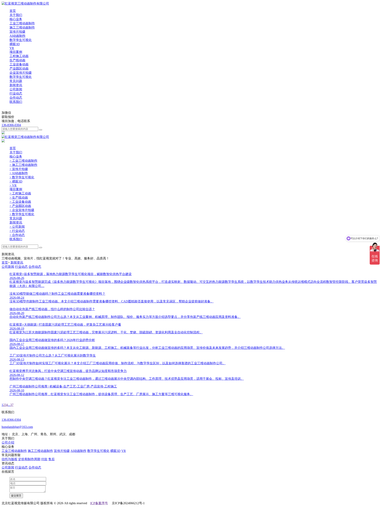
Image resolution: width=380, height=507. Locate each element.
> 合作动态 (17, 235)
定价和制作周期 (29, 459)
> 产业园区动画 (20, 206)
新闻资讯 (16, 85)
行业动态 (21, 266)
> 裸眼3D (16, 181)
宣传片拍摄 (62, 450)
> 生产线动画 (19, 197)
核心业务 (16, 19)
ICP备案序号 (99, 503)
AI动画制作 (78, 450)
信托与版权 (9, 459)
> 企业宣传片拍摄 (22, 210)
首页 (13, 10)
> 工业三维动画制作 (23, 160)
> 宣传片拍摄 (19, 169)
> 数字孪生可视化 (22, 177)
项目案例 (16, 52)
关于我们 (16, 15)
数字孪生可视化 (98, 450)
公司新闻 (8, 266)
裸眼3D (115, 450)
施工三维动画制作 (40, 450)
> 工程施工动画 (20, 193)
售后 (51, 459)
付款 (44, 459)
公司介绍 (8, 442)
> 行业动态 (17, 230)
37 (11, 405)
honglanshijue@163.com (17, 427)
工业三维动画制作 (14, 450)
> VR (13, 185)
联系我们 (16, 101)
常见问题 (16, 81)
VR (123, 450)
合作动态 (34, 266)
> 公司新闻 (17, 226)
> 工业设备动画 (20, 201)
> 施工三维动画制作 (23, 164)
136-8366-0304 (11, 125)
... (9, 405)
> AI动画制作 (19, 173)
